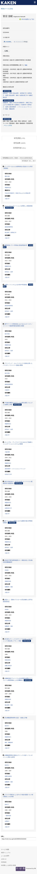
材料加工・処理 (7, 93)
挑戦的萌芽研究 (9, 227)
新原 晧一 (7, 725)
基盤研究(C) (8, 737)
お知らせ (3, 859)
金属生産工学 (24, 95)
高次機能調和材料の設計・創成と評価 (16, 717)
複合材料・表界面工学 (20, 93)
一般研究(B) (8, 815)
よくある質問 (5, 856)
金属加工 (17, 104)
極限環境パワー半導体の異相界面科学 (16, 245)
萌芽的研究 (8, 660)
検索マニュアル (5, 852)
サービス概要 (5, 849)
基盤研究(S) (8, 266)
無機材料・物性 (7, 102)
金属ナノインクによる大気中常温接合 (16, 284)
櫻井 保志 (7, 176)
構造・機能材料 (10, 109)
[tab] (19, 138)
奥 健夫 (7, 570)
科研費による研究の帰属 (8, 865)
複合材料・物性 (14, 95)
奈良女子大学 (8, 474)
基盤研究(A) (8, 187)
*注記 (32, 19)
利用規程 (3, 862)
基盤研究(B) (8, 345)
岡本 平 (7, 804)
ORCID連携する (26, 19)
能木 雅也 (7, 334)
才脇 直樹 (7, 452)
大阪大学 (7, 198)
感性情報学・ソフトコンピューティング (15, 468)
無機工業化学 (8, 665)
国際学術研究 (8, 776)
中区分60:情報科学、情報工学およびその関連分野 (17, 193)
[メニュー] (34, 2)
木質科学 (23, 104)
